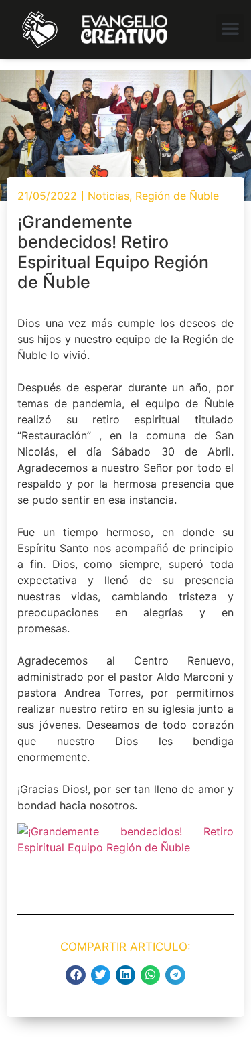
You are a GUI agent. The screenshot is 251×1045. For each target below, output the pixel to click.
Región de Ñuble (177, 195)
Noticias (108, 195)
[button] (230, 28)
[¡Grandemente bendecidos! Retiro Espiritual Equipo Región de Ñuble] (125, 847)
